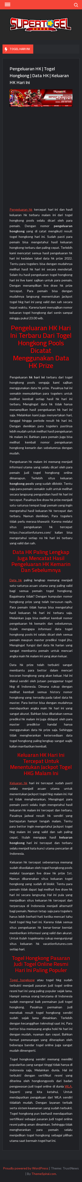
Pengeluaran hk (21, 209)
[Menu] (7, 4)
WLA (68, 1086)
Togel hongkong (22, 980)
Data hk (16, 580)
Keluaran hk (18, 783)
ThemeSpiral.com (43, 1174)
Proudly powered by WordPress (25, 1168)
